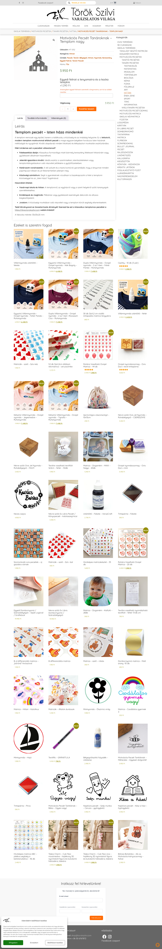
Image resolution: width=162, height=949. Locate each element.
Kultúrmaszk (124, 179)
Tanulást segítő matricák (134, 51)
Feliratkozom (96, 918)
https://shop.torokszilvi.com (27, 210)
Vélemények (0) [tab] (58, 118)
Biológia (128, 78)
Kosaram (97, 26)
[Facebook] (104, 937)
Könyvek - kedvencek (128, 164)
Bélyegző (83, 58)
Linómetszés (124, 155)
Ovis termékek (125, 42)
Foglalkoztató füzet (129, 170)
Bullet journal (125, 146)
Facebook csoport (45, 3)
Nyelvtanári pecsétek (133, 107)
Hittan (73, 31)
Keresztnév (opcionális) (89, 907)
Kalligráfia (123, 158)
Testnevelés (130, 66)
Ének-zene (129, 95)
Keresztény (107, 58)
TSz (67, 64)
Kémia (127, 81)
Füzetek (124, 119)
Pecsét (70, 58)
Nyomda (97, 58)
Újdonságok (44, 26)
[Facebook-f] (19, 2)
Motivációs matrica (130, 113)
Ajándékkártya (125, 173)
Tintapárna (123, 134)
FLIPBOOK (122, 140)
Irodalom (129, 72)
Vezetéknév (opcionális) (67, 907)
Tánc (126, 101)
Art (126, 89)
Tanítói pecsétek (131, 60)
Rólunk (76, 26)
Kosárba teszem (86, 109)
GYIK (86, 26)
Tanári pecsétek (60, 31)
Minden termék (61, 26)
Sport (127, 98)
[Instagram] (23, 2)
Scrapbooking (125, 143)
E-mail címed (63, 896)
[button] (54, 40)
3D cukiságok (124, 45)
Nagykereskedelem (127, 176)
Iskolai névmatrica (130, 116)
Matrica (121, 137)
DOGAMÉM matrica (129, 54)
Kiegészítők (123, 161)
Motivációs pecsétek (41, 31)
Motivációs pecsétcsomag (134, 110)
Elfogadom (13, 943)
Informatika (130, 104)
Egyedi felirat (66, 61)
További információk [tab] (37, 118)
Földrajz (129, 86)
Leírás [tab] (20, 118)
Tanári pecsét (78, 61)
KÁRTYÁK (121, 125)
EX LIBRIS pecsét (125, 128)
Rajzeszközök (125, 152)
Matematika (130, 69)
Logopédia (123, 122)
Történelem (130, 75)
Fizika (127, 84)
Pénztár (109, 26)
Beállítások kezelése (55, 943)
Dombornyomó (125, 131)
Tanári (76, 58)
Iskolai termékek (22, 31)
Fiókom (121, 26)
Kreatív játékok (126, 167)
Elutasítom (34, 943)
